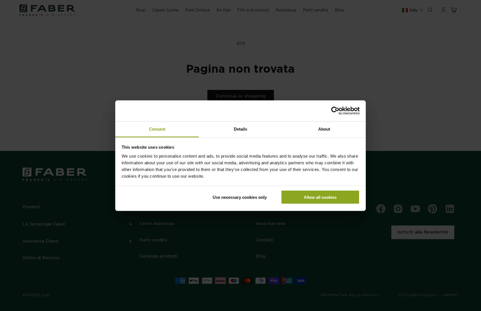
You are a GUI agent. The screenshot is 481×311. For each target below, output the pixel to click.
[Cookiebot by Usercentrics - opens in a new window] (335, 111)
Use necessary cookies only (240, 197)
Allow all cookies (320, 197)
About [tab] (324, 128)
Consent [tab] (157, 128)
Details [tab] (240, 128)
